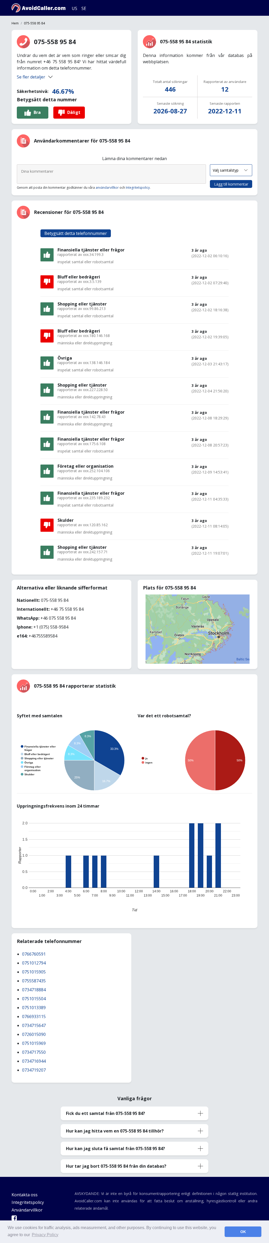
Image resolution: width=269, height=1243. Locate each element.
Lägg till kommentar (231, 184)
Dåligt (73, 112)
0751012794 (34, 963)
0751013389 (34, 1007)
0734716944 (34, 1061)
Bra (37, 112)
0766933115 (34, 1016)
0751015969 (34, 1043)
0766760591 (34, 954)
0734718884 (34, 990)
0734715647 (34, 1025)
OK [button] (243, 1232)
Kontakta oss (25, 1195)
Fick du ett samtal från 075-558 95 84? (105, 1113)
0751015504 (34, 999)
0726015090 (34, 1034)
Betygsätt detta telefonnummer (75, 233)
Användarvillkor (27, 1210)
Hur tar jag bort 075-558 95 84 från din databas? (116, 1166)
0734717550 (34, 1052)
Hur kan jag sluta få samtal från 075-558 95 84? (115, 1148)
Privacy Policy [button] (45, 1235)
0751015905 (34, 972)
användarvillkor (107, 187)
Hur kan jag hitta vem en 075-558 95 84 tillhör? (115, 1131)
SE (83, 8)
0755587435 (34, 981)
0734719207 (34, 1070)
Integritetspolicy (138, 187)
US (74, 8)
